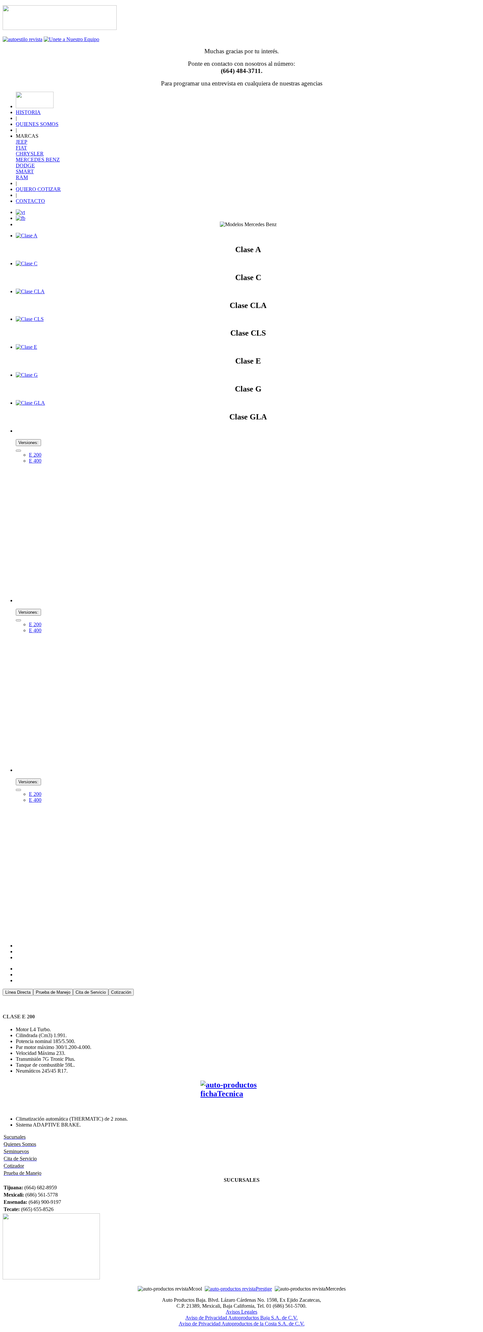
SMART (25, 171)
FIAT (21, 148)
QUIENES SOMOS (37, 124)
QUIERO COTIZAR (38, 189)
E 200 (35, 455)
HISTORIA (28, 112)
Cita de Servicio (91, 992)
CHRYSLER (30, 153)
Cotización (121, 992)
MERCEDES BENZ (38, 159)
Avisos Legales (241, 1312)
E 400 (35, 461)
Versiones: (28, 442)
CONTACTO (30, 201)
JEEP (21, 142)
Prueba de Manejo (53, 992)
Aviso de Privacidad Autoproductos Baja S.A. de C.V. (241, 1317)
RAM (22, 177)
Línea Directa (18, 992)
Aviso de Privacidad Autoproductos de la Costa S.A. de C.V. (242, 1323)
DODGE (25, 165)
